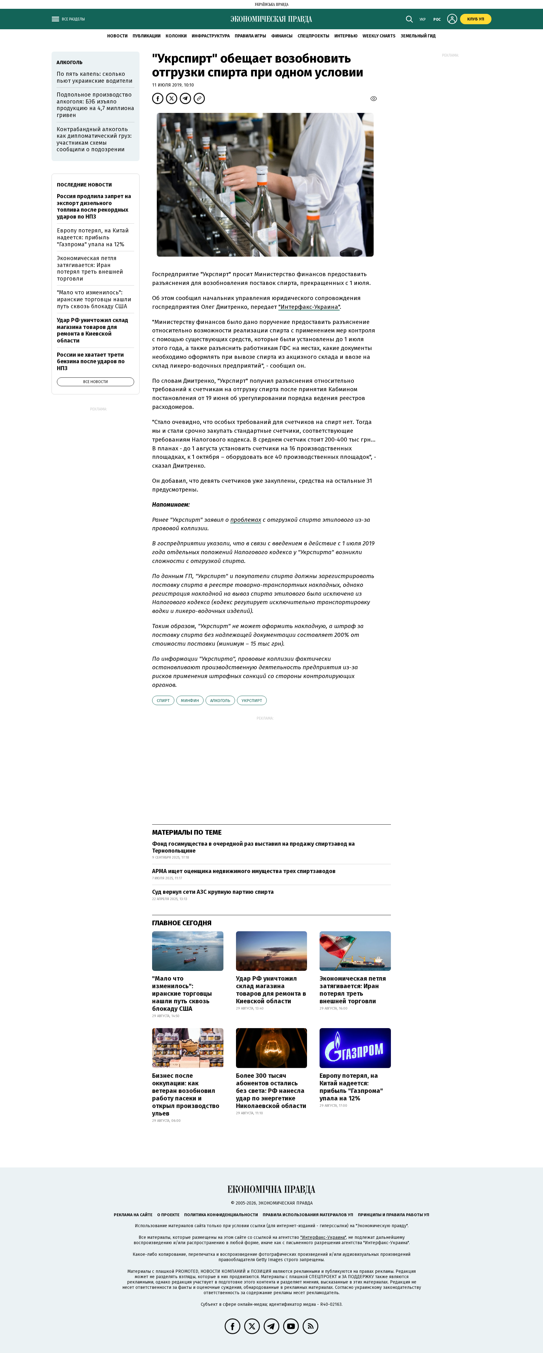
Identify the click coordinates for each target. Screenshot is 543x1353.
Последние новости (84, 185)
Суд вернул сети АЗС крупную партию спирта (213, 891)
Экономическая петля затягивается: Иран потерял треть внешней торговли (353, 990)
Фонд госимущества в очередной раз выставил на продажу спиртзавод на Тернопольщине (253, 847)
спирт (163, 700)
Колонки (176, 36)
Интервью (346, 36)
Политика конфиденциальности (221, 1214)
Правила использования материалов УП (308, 1214)
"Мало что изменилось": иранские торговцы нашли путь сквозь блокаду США (182, 993)
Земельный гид (418, 36)
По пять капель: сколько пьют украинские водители (94, 77)
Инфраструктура (211, 36)
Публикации (147, 36)
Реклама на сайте (133, 1214)
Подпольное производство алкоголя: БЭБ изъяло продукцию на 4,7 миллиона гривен (95, 105)
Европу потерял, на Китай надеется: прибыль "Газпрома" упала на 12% (351, 1087)
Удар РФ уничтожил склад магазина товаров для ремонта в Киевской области (271, 990)
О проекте (168, 1214)
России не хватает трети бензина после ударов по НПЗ (91, 361)
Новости (117, 36)
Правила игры (250, 36)
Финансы (282, 36)
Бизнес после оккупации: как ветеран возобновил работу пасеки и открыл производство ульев (185, 1094)
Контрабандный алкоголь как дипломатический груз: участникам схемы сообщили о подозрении (94, 139)
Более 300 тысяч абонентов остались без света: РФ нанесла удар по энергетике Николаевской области (271, 1091)
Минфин (190, 700)
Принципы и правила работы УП (393, 1214)
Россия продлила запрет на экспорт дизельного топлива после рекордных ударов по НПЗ (94, 206)
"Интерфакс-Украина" (323, 1237)
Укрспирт (252, 700)
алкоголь (220, 700)
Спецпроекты (313, 36)
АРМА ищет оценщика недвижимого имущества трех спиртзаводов (244, 871)
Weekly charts (379, 36)
